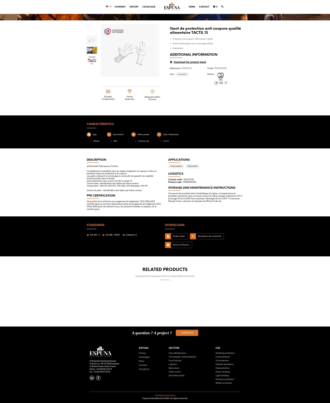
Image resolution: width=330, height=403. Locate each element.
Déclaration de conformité (209, 236)
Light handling (222, 375)
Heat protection (223, 368)
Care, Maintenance (177, 353)
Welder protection (224, 383)
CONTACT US (187, 333)
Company (120, 7)
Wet (115, 141)
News (192, 7)
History (134, 7)
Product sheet (179, 236)
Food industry (175, 360)
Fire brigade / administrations (182, 356)
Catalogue (148, 7)
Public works (175, 371)
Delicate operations (224, 364)
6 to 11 (166, 141)
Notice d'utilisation (181, 245)
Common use (143, 141)
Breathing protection (225, 353)
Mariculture (174, 368)
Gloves (96, 141)
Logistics (173, 364)
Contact (204, 7)
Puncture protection (225, 379)
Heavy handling (223, 371)
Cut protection (222, 360)
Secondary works (176, 375)
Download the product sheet (190, 62)
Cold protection (223, 356)
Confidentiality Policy (165, 395)
